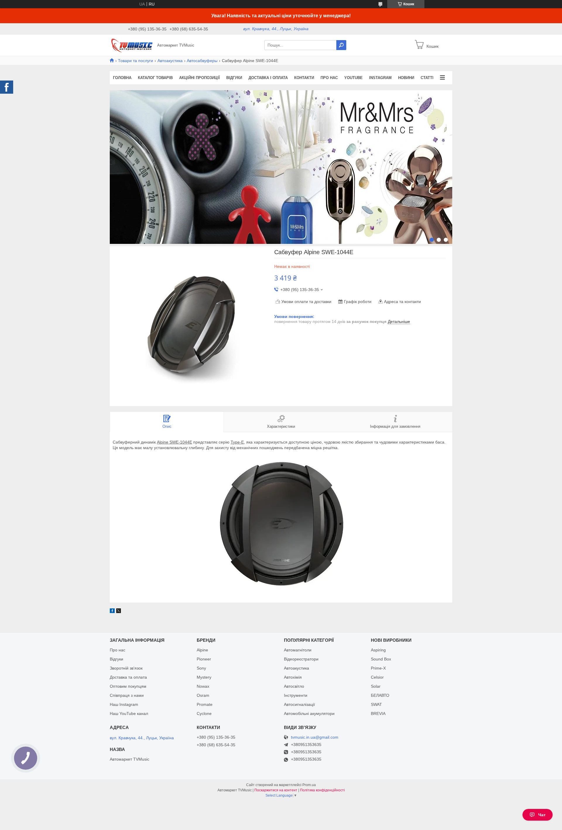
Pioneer (204, 659)
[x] (118, 611)
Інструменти (295, 695)
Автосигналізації (299, 704)
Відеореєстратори (301, 659)
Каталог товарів (155, 78)
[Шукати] (341, 45)
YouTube (353, 78)
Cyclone (204, 713)
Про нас (329, 78)
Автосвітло (294, 686)
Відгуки (234, 78)
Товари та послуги (135, 60)
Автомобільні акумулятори (309, 713)
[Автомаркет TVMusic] (132, 44)
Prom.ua (309, 785)
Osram (203, 695)
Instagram (380, 78)
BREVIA (378, 713)
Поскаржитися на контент (275, 790)
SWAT (376, 704)
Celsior (377, 677)
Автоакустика (170, 60)
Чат (542, 814)
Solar (376, 686)
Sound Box (381, 659)
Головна (122, 78)
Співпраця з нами (127, 695)
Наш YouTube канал (129, 713)
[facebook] (112, 611)
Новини (406, 78)
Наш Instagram (124, 704)
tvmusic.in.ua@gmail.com (314, 737)
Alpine (202, 650)
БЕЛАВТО (380, 695)
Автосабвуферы (202, 60)
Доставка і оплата (268, 78)
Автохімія (293, 677)
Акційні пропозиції (199, 78)
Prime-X (378, 668)
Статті (427, 78)
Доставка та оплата (128, 677)
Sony (201, 668)
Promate (205, 704)
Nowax (203, 686)
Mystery (204, 677)
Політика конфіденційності (322, 790)
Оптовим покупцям (128, 686)
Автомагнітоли (297, 650)
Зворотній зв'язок (126, 668)
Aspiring (378, 650)
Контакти (304, 78)
